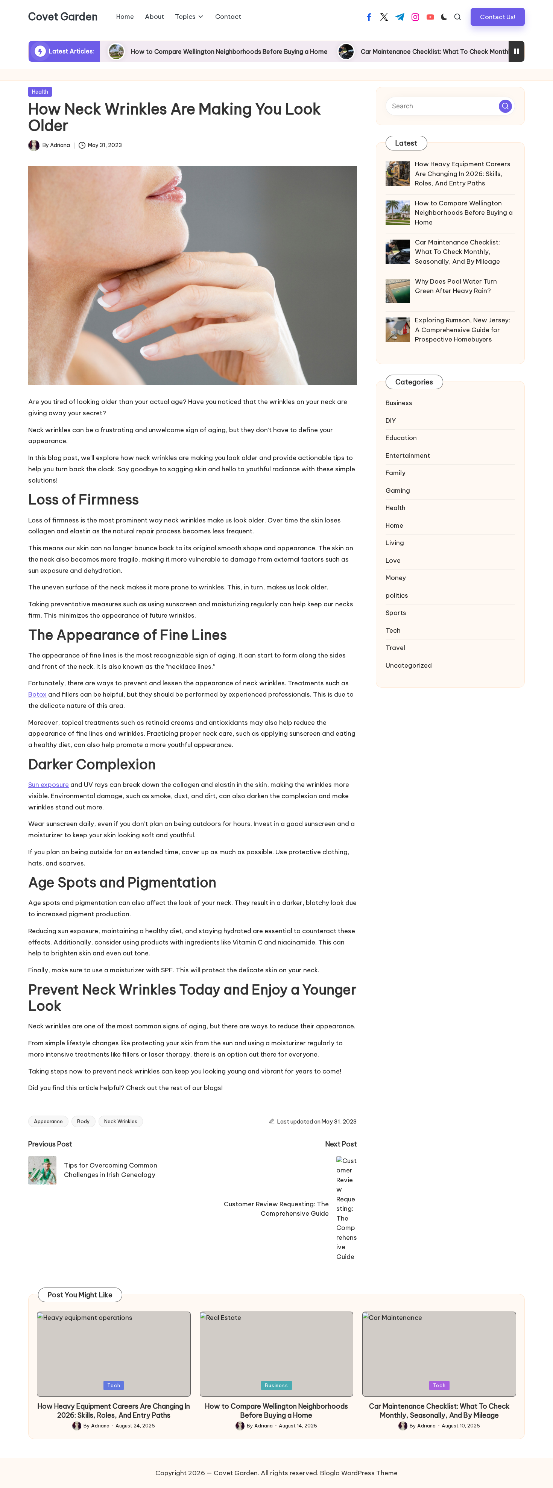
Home (394, 525)
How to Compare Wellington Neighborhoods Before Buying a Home (180, 51)
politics (397, 595)
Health (40, 91)
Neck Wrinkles (120, 1121)
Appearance (48, 1121)
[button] (498, 17)
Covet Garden (63, 17)
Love (393, 560)
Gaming (398, 490)
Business (399, 403)
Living (395, 543)
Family (396, 473)
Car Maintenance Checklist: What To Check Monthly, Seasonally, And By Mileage (429, 51)
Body (83, 1121)
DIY (391, 420)
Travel (395, 648)
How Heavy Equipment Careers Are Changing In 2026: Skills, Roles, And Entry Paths (114, 1410)
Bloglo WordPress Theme (359, 1473)
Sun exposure (48, 784)
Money (396, 578)
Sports (396, 613)
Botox (37, 694)
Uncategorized (409, 665)
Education (401, 438)
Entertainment (408, 455)
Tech (393, 630)
